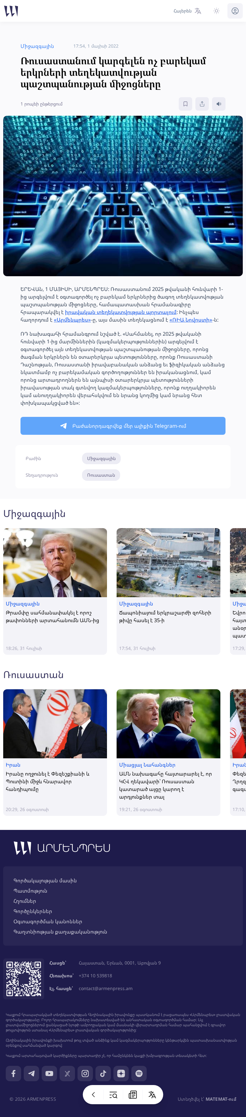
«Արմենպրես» (72, 319)
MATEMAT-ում (221, 1099)
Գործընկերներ (32, 911)
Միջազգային (101, 458)
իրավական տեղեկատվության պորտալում (120, 312)
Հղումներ (24, 900)
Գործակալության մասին (45, 880)
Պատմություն (30, 890)
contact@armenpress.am (106, 988)
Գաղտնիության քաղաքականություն (60, 931)
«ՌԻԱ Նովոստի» (190, 319)
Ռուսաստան (101, 475)
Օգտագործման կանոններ (47, 921)
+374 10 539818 (95, 975)
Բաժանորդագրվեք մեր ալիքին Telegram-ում (129, 425)
